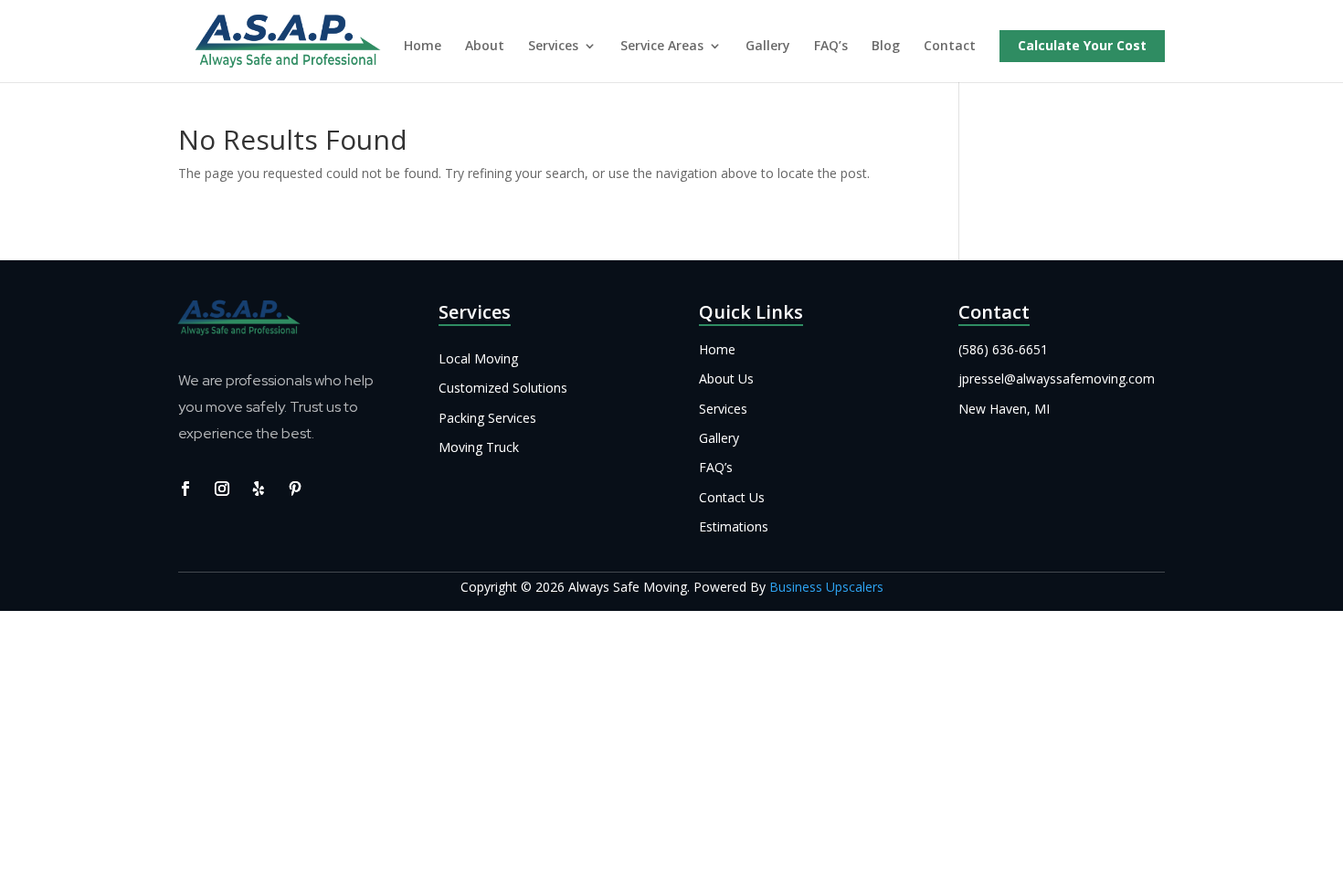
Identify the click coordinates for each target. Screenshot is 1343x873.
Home (422, 46)
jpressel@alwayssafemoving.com (1056, 378)
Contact (950, 46)
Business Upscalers (826, 586)
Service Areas (661, 46)
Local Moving (478, 358)
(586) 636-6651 (1003, 349)
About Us (726, 378)
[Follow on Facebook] (185, 488)
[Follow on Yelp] (258, 488)
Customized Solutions (503, 387)
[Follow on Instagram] (222, 488)
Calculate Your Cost (1082, 46)
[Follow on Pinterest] (295, 488)
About (484, 46)
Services (553, 46)
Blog (886, 46)
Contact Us (732, 497)
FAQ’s (831, 46)
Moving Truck (479, 447)
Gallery (768, 46)
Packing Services (487, 417)
